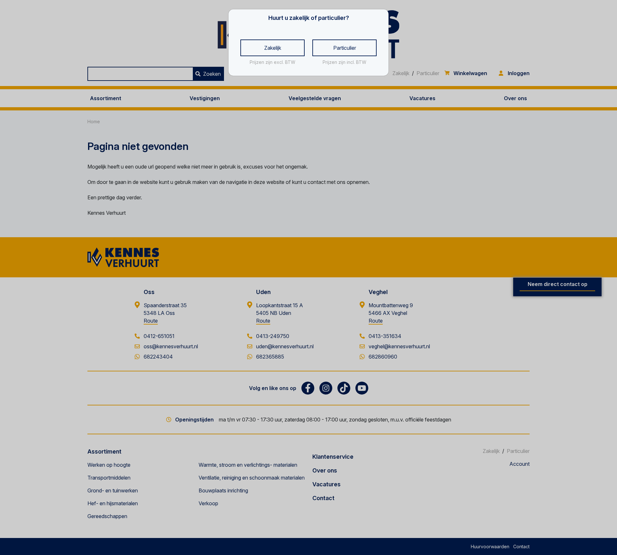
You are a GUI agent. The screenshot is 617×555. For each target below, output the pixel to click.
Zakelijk (272, 48)
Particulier (344, 48)
